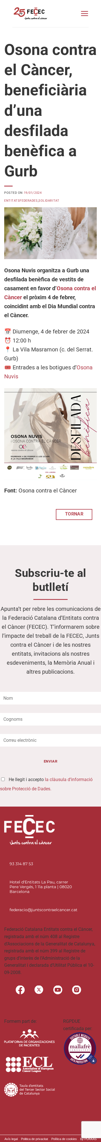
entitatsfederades (21, 200)
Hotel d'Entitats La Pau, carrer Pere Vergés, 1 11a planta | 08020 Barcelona (41, 886)
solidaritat (48, 200)
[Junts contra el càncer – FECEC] (29, 13)
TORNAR (74, 514)
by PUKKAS (88, 1139)
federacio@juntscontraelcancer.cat (43, 909)
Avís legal (11, 1139)
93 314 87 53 (21, 863)
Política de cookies (64, 1139)
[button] (84, 13)
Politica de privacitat (34, 1139)
